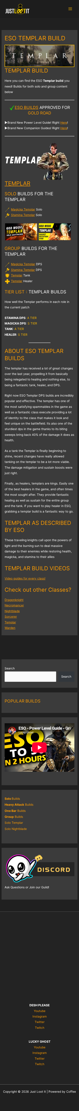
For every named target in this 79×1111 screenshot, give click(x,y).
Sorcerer (11, 616)
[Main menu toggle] (70, 9)
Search (10, 668)
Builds (12, 798)
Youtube (39, 1011)
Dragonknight (14, 600)
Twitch (39, 1027)
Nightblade (12, 611)
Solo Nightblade (16, 829)
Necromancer (14, 605)
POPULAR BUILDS (22, 701)
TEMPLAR (17, 183)
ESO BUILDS (26, 107)
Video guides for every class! (25, 578)
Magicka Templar (23, 209)
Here (63, 122)
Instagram (39, 1016)
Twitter (40, 1022)
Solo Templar (14, 822)
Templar (16, 275)
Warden (10, 628)
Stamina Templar (23, 215)
